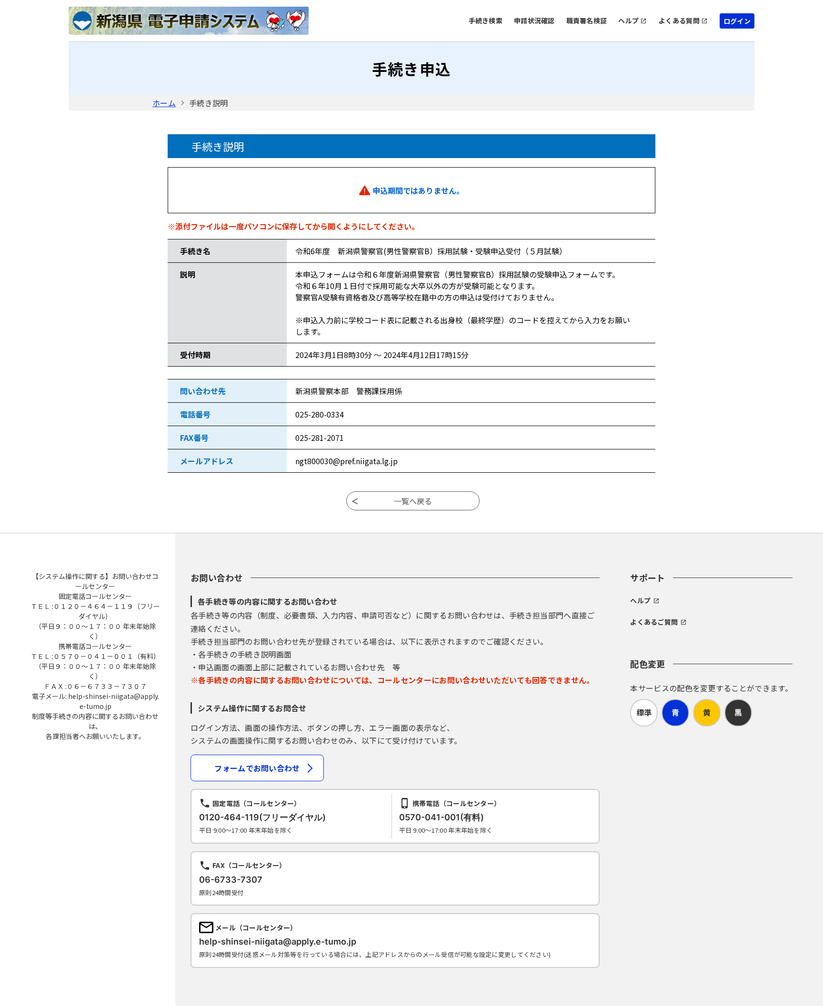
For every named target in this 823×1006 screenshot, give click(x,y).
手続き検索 (485, 20)
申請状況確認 (534, 20)
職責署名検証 (586, 20)
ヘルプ (628, 20)
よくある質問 (679, 20)
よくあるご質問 (654, 622)
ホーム (164, 103)
